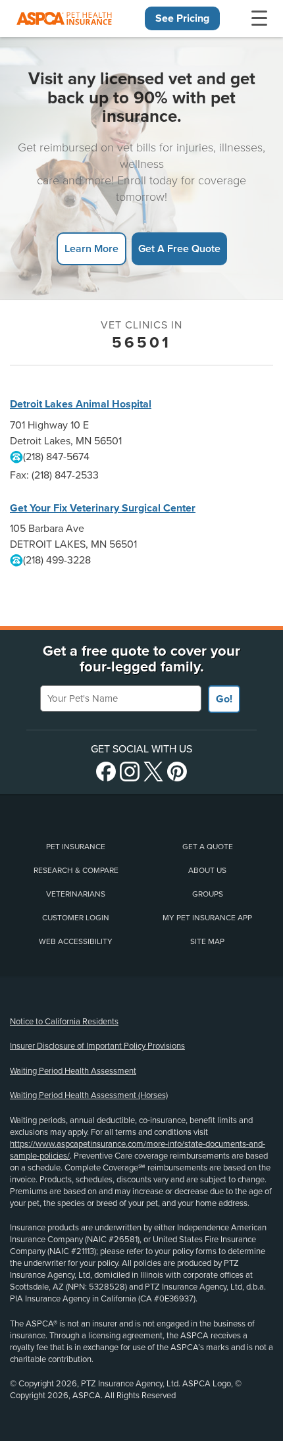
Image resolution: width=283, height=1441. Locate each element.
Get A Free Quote (179, 248)
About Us (207, 870)
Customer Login (75, 917)
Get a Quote (207, 846)
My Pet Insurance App (207, 917)
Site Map (207, 941)
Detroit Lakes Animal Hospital (80, 404)
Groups (207, 894)
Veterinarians (75, 894)
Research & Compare (76, 870)
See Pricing (182, 18)
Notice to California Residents (64, 1021)
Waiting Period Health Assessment (73, 1071)
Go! (224, 699)
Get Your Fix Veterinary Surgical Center (102, 508)
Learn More (91, 248)
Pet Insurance (75, 846)
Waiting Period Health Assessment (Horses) (89, 1095)
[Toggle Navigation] (259, 18)
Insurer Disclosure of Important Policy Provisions (97, 1046)
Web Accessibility (76, 941)
